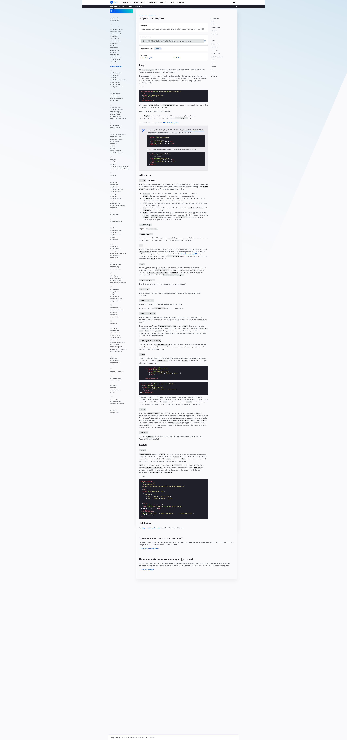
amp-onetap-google (116, 278)
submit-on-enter (216, 53)
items (213, 60)
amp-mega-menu (115, 248)
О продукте (125, 2)
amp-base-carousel (116, 73)
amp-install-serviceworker (118, 205)
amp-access (113, 36)
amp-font (113, 146)
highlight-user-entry (217, 57)
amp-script (113, 323)
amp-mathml (114, 246)
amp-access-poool (115, 31)
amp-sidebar (114, 328)
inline (213, 63)
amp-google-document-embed (119, 166)
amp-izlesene (114, 208)
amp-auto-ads (114, 64)
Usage (212, 21)
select (213, 73)
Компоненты (152, 15)
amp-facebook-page (116, 139)
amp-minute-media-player (118, 253)
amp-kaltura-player (116, 221)
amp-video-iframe (115, 381)
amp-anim (113, 52)
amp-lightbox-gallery (116, 230)
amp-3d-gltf (113, 18)
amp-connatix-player (116, 98)
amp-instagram (115, 203)
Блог (172, 2)
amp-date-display (115, 112)
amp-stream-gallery (116, 347)
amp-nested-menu (116, 264)
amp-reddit (113, 312)
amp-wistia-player (115, 401)
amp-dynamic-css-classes (118, 119)
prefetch (214, 66)
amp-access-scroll (115, 34)
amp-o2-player (114, 276)
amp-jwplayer (114, 214)
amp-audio (113, 61)
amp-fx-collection (115, 150)
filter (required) (216, 27)
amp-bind (113, 77)
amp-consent (114, 100)
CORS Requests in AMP (188, 254)
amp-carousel (114, 96)
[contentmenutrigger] (223, 19)
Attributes (214, 24)
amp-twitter (113, 365)
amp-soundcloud (115, 340)
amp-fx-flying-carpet (116, 153)
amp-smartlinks (115, 335)
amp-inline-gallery (115, 198)
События (163, 2)
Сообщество (152, 2)
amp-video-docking (116, 378)
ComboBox (177, 58)
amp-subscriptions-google (118, 349)
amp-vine (113, 387)
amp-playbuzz (114, 296)
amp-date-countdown (116, 109)
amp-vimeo (113, 385)
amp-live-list (114, 239)
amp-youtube (114, 412)
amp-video (113, 383)
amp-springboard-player (117, 342)
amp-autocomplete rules (151, 528)
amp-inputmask (115, 201)
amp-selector (114, 326)
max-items (214, 47)
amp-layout (113, 228)
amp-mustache (114, 258)
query (213, 40)
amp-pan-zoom (114, 289)
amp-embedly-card (116, 125)
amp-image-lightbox (116, 189)
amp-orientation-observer (118, 282)
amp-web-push (114, 399)
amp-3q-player (114, 20)
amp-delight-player (116, 116)
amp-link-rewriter (115, 235)
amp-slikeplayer (115, 333)
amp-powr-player (115, 301)
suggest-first (215, 50)
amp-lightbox (114, 232)
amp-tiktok (113, 358)
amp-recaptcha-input (116, 310)
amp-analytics (114, 50)
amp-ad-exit (114, 43)
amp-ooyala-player (116, 280)
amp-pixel (113, 294)
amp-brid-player (115, 82)
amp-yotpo (113, 410)
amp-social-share (115, 337)
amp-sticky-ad (114, 344)
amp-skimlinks (114, 330)
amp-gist (113, 164)
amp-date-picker (115, 114)
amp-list (112, 237)
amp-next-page (115, 267)
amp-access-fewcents (116, 27)
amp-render (114, 314)
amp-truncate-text (115, 363)
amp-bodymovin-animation (118, 80)
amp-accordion (114, 38)
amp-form (113, 148)
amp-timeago (114, 360)
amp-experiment (115, 128)
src (212, 37)
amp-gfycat (113, 162)
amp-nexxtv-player (116, 269)
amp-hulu (113, 175)
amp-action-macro (115, 41)
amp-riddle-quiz (115, 317)
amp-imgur (113, 196)
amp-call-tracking (115, 93)
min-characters (216, 44)
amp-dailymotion (115, 107)
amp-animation (115, 55)
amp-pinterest (114, 291)
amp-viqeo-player (115, 390)
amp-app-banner (115, 59)
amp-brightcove (115, 84)
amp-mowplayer (115, 255)
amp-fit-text (113, 144)
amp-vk (112, 392)
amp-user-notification (116, 372)
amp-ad (112, 45)
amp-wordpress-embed (117, 403)
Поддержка (180, 2)
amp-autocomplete (116, 66)
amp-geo (113, 159)
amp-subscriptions (116, 351)
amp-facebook (114, 141)
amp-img (113, 194)
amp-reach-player (115, 307)
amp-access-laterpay (116, 29)
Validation (214, 76)
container (158, 49)
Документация (138, 2)
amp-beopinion (115, 75)
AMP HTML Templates (171, 123)
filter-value (214, 34)
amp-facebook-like (115, 137)
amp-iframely (114, 184)
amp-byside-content (116, 87)
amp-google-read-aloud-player (119, 169)
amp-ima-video (114, 187)
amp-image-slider (115, 191)
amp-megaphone (115, 251)
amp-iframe (113, 182)
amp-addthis (114, 48)
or (194, 131)
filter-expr (214, 31)
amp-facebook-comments (118, 134)
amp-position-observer (117, 298)
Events (213, 70)
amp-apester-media (116, 57)
